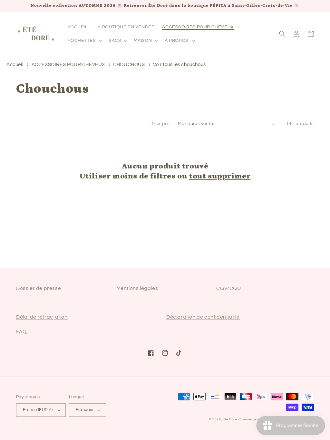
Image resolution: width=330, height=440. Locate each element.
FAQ (21, 331)
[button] (200, 27)
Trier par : (161, 123)
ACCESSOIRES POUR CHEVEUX (69, 64)
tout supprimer (219, 176)
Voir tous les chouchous (179, 64)
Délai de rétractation (42, 317)
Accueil (14, 64)
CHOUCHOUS (129, 64)
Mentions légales (137, 288)
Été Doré (230, 419)
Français (84, 409)
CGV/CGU (228, 288)
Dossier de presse (38, 288)
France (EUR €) (38, 409)
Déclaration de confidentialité (203, 317)
